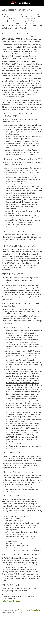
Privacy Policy (36, 610)
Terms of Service (24, 610)
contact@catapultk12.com (11, 601)
